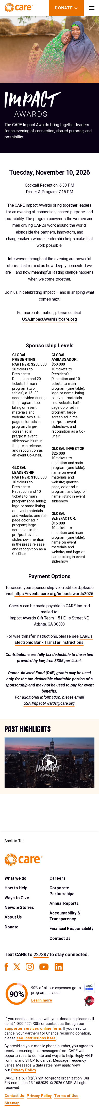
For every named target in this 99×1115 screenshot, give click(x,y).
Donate (12, 927)
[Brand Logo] (19, 8)
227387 (41, 954)
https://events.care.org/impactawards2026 (53, 593)
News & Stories (19, 907)
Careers (57, 878)
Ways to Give (17, 897)
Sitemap (12, 1103)
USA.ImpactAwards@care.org (49, 319)
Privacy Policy (23, 1070)
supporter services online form (33, 1028)
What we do (15, 878)
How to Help (16, 888)
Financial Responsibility (71, 928)
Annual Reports (64, 903)
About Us (13, 917)
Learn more (41, 1000)
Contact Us (60, 938)
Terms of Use (66, 1096)
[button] (49, 762)
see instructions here (36, 1038)
